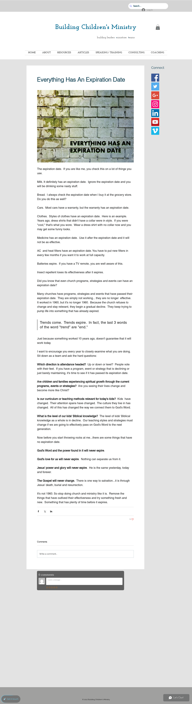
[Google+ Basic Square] (155, 95)
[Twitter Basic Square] (155, 86)
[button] (158, 27)
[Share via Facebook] (38, 511)
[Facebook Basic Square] (155, 78)
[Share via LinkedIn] (51, 511)
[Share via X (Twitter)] (44, 511)
